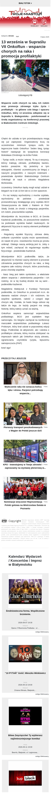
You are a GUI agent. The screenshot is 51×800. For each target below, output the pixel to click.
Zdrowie (11, 36)
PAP (17, 36)
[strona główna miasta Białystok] (25, 11)
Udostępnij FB (25, 95)
